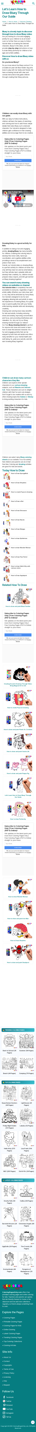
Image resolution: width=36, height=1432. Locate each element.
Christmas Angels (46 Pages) (26, 1225)
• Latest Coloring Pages (11, 1333)
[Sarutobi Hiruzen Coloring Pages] (9, 1214)
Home (4, 22)
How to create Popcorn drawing (21, 492)
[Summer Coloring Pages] (26, 1041)
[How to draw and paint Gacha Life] (18, 741)
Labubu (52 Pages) (26, 1126)
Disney (30, 397)
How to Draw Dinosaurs (19, 510)
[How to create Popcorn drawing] (18, 697)
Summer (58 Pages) (26, 1051)
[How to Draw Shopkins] (18, 930)
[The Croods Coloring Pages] (26, 1237)
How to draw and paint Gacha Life (18, 751)
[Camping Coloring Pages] (26, 1064)
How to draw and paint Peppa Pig (18, 773)
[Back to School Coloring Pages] (9, 1041)
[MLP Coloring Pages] (9, 1161)
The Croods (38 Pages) (26, 1248)
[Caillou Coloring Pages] (26, 1191)
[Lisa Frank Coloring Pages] (26, 1139)
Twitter (8, 1401)
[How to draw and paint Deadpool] (18, 952)
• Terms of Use (8, 1369)
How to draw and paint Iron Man (18, 918)
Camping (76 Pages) (26, 1073)
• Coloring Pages (8, 1318)
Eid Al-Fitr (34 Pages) (26, 1171)
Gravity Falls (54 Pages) (9, 1202)
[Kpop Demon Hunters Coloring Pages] (9, 1093)
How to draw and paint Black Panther (18, 606)
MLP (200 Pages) (9, 1171)
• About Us (6, 1357)
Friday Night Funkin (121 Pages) (9, 1127)
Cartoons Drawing (25, 22)
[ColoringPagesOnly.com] (18, 2)
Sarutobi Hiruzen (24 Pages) (9, 1225)
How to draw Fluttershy (18, 819)
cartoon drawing (21, 385)
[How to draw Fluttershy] (18, 809)
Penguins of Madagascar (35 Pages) (26, 1271)
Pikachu (18, 387)
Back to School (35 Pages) (9, 1052)
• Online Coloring (8, 1329)
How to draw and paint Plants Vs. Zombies (18, 729)
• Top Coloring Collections (12, 1341)
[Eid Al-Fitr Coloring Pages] (26, 1161)
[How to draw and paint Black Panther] (18, 596)
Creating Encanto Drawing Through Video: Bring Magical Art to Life (18, 685)
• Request (6, 1385)
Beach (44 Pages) (9, 1073)
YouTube (9, 1409)
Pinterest (9, 1405)
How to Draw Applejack (19, 575)
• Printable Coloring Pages (12, 1322)
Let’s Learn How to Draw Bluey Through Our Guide (18, 796)
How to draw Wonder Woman (21, 547)
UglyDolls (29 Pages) (9, 1246)
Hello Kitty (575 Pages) (9, 1150)
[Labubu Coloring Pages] (26, 1116)
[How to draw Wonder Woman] (18, 886)
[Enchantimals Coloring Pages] (9, 1259)
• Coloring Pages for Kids (11, 1326)
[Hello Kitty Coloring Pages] (9, 1139)
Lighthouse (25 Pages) (26, 1104)
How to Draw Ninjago (18, 529)
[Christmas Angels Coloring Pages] (26, 1214)
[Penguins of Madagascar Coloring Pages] (26, 1259)
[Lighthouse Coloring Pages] (26, 1093)
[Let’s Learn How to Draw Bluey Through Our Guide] (18, 785)
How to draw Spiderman (19, 538)
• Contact (6, 1361)
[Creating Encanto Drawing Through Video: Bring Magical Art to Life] (18, 674)
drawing (22, 464)
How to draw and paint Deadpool (18, 962)
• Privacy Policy (8, 1373)
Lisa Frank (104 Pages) (26, 1150)
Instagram (9, 1413)
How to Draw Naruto (18, 520)
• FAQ (4, 1381)
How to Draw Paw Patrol (19, 557)
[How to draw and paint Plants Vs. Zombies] (18, 719)
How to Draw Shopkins (18, 483)
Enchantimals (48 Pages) (9, 1270)
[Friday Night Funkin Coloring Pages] (9, 1116)
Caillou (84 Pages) (26, 1201)
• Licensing (6, 1377)
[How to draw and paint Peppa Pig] (18, 763)
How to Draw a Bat (17, 501)
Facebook (10, 1397)
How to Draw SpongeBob (19, 473)
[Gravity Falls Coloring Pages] (9, 1191)
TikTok (8, 1417)
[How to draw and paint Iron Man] (18, 908)
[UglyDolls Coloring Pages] (9, 1237)
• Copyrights (7, 1365)
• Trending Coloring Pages (12, 1337)
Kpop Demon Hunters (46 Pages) (9, 1104)
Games (23, 397)
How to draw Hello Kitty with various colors (20, 567)
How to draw (12, 22)
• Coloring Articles (9, 1345)
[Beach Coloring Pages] (9, 1064)
